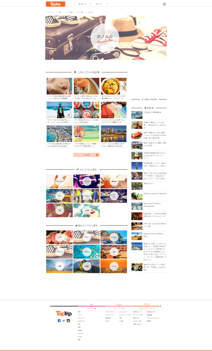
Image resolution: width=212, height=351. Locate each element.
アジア (80, 315)
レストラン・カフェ (125, 315)
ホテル (107, 321)
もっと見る (86, 155)
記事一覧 (83, 4)
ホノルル (90, 12)
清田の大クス (149, 183)
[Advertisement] (149, 78)
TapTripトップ (137, 312)
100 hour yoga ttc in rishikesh (155, 193)
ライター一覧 (137, 321)
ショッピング (123, 312)
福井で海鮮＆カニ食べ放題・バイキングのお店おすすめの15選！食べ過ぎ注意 (155, 135)
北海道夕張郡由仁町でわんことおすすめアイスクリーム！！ (155, 155)
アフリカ (80, 333)
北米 (60, 12)
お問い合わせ (137, 324)
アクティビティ (110, 312)
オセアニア (81, 321)
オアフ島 (80, 12)
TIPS (120, 318)
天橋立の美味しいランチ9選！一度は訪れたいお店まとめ (155, 125)
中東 (79, 327)
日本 (79, 312)
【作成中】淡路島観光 (152, 112)
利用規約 (149, 315)
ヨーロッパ (81, 318)
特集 (79, 339)
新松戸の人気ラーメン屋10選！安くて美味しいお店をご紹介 (155, 267)
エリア (100, 4)
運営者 (149, 321)
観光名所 (108, 318)
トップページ (50, 12)
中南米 (80, 330)
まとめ (80, 336)
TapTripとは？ (151, 312)
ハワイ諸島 (69, 12)
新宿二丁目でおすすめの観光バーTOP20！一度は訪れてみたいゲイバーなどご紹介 (155, 175)
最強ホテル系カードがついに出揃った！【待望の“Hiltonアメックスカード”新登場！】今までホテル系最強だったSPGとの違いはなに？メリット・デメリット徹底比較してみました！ (155, 252)
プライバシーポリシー (153, 318)
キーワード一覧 (137, 315)
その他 (121, 321)
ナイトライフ (109, 315)
